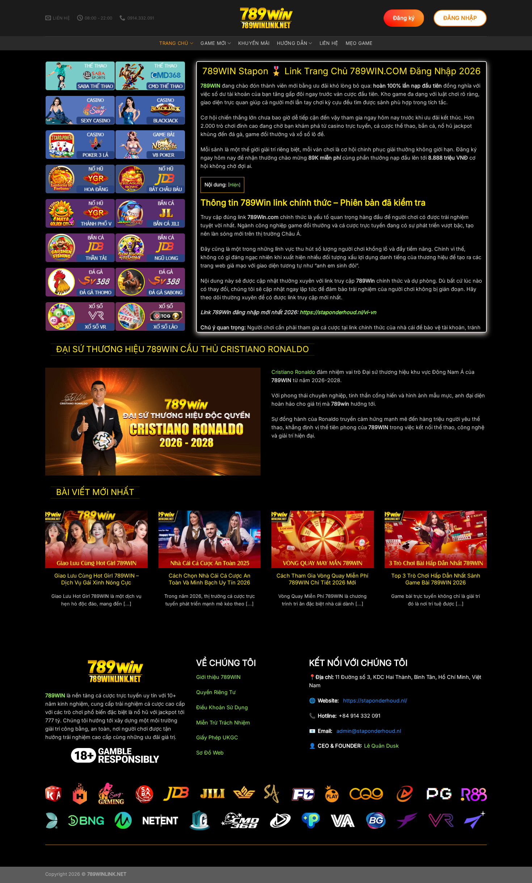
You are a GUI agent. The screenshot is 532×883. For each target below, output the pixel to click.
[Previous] (43, 567)
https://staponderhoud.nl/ (375, 700)
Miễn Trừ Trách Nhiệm (223, 722)
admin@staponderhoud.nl (369, 731)
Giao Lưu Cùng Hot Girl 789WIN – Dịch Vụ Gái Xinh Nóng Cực (96, 579)
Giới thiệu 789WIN (218, 677)
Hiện (234, 184)
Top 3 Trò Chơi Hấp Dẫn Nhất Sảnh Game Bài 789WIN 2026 (435, 579)
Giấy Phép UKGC (217, 737)
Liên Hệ (329, 43)
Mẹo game (359, 43)
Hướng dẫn (292, 43)
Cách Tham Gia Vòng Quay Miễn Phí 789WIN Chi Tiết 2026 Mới (322, 579)
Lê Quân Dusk (381, 746)
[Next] (488, 567)
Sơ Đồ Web (210, 752)
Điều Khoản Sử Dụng (222, 707)
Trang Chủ (173, 43)
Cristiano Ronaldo (293, 372)
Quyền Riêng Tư (216, 692)
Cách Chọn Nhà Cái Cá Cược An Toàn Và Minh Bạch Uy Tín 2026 (209, 579)
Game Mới (213, 43)
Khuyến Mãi (254, 43)
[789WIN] (266, 18)
